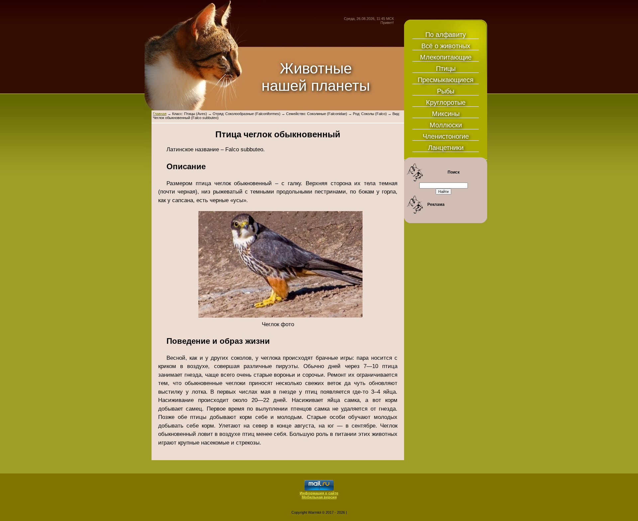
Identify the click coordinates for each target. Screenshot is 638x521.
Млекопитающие (446, 57)
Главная (159, 114)
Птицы (446, 68)
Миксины (446, 113)
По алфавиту (445, 34)
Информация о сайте (319, 493)
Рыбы (445, 91)
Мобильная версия (319, 497)
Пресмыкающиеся (446, 79)
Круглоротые (446, 102)
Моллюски (446, 125)
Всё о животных (445, 46)
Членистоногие (446, 136)
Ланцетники (446, 147)
